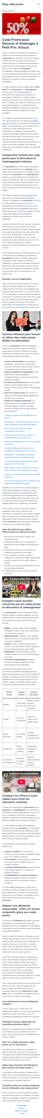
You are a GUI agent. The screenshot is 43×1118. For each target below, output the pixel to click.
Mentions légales (21, 1111)
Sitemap (22, 1108)
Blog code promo (12, 4)
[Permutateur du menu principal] (38, 4)
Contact (22, 1113)
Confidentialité (21, 1106)
